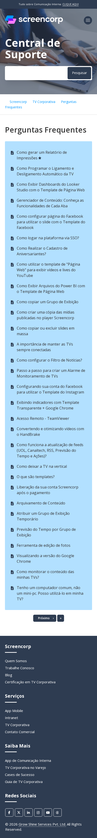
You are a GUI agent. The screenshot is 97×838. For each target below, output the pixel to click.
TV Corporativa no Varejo (25, 767)
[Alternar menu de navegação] (88, 20)
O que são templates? (36, 476)
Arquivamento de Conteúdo (41, 503)
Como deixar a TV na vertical (42, 466)
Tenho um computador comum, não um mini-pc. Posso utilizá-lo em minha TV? (50, 593)
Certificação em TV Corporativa (30, 682)
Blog (8, 675)
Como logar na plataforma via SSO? (48, 237)
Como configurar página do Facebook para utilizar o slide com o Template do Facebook (51, 222)
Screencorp (18, 101)
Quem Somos (16, 660)
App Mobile (14, 710)
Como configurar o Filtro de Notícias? (49, 360)
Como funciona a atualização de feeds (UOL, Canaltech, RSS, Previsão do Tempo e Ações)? (50, 450)
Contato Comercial (20, 731)
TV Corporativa (43, 101)
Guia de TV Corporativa (24, 781)
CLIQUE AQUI (70, 4)
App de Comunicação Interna (28, 760)
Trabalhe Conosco (19, 667)
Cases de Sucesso (19, 774)
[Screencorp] (34, 22)
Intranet (11, 717)
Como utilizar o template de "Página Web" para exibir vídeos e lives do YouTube (48, 270)
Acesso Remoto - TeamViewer (43, 418)
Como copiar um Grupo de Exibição (47, 301)
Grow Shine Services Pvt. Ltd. (42, 824)
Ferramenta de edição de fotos (43, 545)
